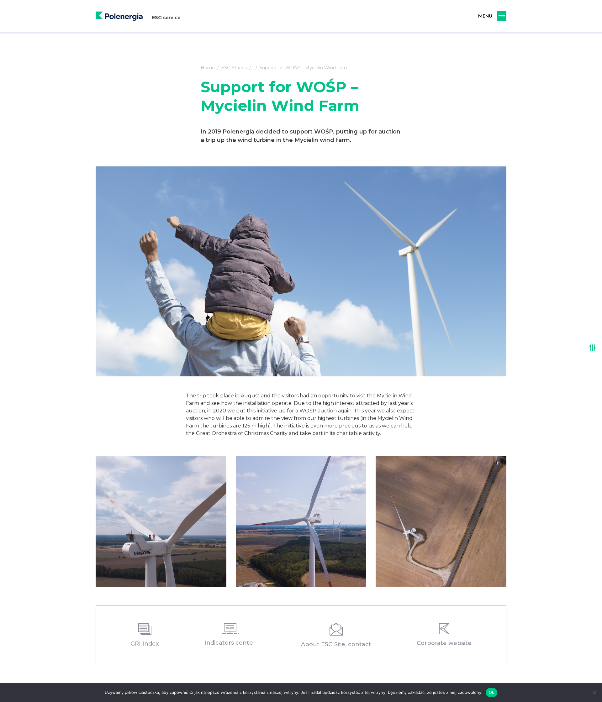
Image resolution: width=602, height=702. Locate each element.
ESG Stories (234, 68)
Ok (491, 692)
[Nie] (594, 692)
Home (208, 68)
